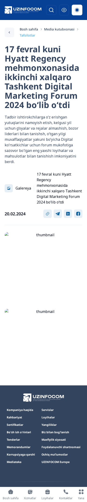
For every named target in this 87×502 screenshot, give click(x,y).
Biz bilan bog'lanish (55, 432)
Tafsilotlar (27, 35)
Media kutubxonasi (59, 29)
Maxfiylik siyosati (54, 440)
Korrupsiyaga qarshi (21, 454)
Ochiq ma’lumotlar (55, 454)
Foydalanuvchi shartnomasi (61, 447)
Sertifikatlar (15, 425)
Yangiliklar (49, 425)
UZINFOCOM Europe (56, 462)
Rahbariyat (14, 417)
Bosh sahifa (29, 29)
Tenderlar (13, 440)
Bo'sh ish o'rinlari (19, 432)
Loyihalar (48, 417)
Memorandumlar (18, 447)
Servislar (48, 410)
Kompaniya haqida (20, 410)
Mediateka (14, 462)
